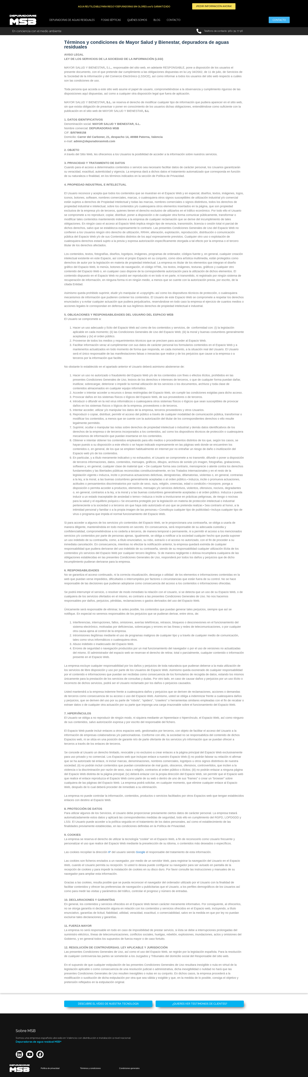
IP (109, 852)
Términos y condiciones (90, 1068)
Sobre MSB (26, 1030)
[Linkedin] (19, 1054)
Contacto (173, 20)
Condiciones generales (129, 1068)
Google (140, 852)
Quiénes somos (137, 20)
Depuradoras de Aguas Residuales (72, 20)
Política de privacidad (50, 1068)
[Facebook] (40, 1054)
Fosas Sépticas (111, 20)
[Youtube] (29, 1054)
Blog (157, 20)
